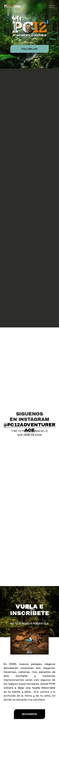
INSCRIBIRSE (29, 714)
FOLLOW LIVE (29, 49)
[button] (10, 447)
